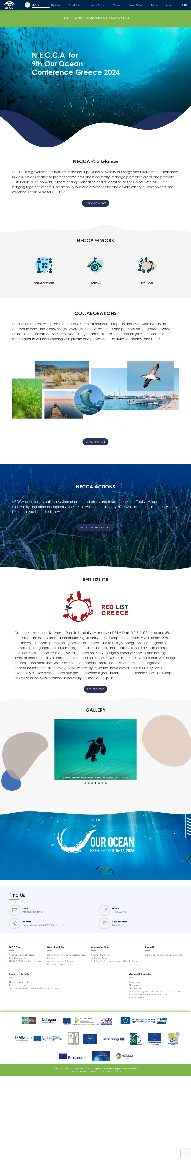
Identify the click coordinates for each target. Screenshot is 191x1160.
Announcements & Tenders (61, 961)
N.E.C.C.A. (55, 5)
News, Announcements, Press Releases (66, 954)
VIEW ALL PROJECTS (95, 442)
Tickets (154, 5)
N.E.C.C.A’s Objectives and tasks (25, 961)
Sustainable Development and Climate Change (33, 988)
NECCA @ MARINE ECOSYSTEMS (95, 527)
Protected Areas (99, 958)
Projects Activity (135, 5)
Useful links (134, 982)
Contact (169, 5)
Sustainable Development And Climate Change (115, 961)
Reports (51, 958)
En (185, 5)
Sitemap (133, 985)
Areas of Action (97, 5)
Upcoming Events (56, 964)
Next (141, 749)
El (179, 5)
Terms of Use (135, 988)
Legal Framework (18, 958)
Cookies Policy (136, 997)
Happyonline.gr (131, 1068)
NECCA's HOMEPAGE (95, 203)
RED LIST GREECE (95, 689)
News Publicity (75, 5)
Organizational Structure (21, 954)
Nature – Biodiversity (101, 954)
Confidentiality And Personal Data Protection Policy (155, 991)
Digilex (118, 1068)
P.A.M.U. (116, 5)
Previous (50, 749)
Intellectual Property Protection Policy (148, 994)
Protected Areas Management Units (163, 954)
